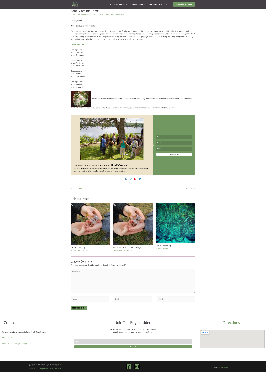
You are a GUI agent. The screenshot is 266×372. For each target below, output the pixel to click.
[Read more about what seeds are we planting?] (133, 224)
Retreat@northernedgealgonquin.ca (16, 343)
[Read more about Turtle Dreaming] (175, 223)
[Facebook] (126, 179)
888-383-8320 (7, 338)
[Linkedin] (140, 179)
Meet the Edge (154, 4)
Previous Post (77, 188)
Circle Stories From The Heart (97, 15)
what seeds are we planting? (127, 247)
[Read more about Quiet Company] (90, 224)
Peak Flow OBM (223, 367)
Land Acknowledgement (38, 368)
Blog (167, 4)
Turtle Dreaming (163, 245)
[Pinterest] (135, 179)
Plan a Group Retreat (117, 4)
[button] (126, 4)
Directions (231, 322)
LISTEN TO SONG (77, 44)
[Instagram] (137, 366)
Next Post (190, 188)
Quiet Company (78, 247)
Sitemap (59, 365)
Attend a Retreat (137, 4)
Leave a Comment (78, 15)
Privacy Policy (55, 368)
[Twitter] (131, 179)
